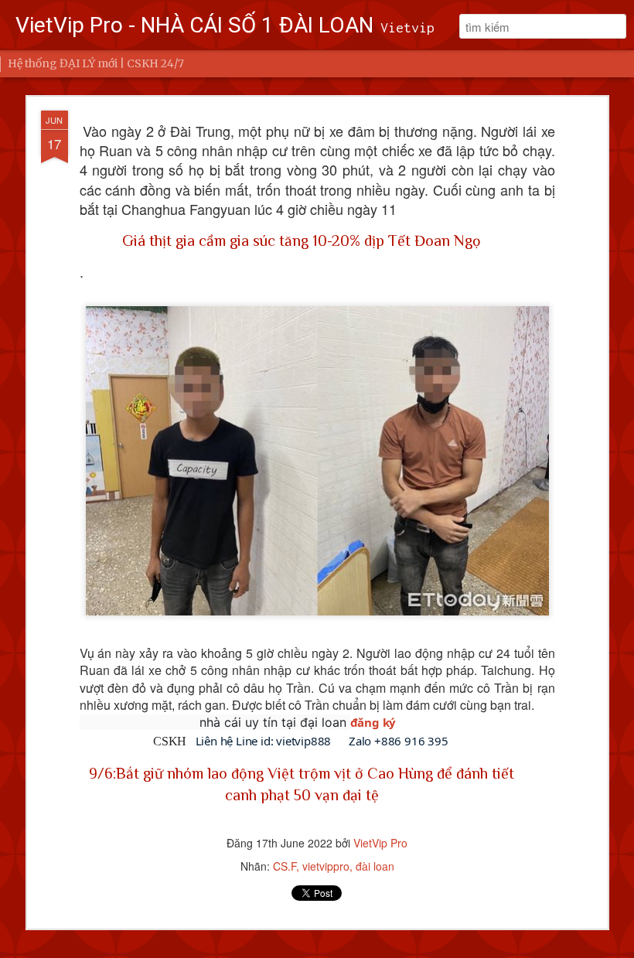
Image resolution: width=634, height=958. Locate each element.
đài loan (375, 866)
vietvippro (325, 866)
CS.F (284, 866)
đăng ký (373, 722)
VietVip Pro (380, 843)
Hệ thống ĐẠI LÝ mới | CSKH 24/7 (96, 63)
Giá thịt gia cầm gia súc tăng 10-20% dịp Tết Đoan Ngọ (301, 240)
